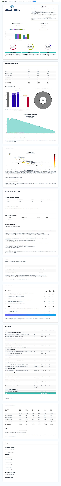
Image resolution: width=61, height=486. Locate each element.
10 (5, 311)
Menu (59, 1)
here (14, 86)
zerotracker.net (17, 261)
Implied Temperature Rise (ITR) (13, 389)
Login (54, 1)
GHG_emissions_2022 (9, 457)
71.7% (13, 46)
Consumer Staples (42, 29)
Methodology (7, 398)
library (12, 137)
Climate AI (19, 1)
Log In (34, 1)
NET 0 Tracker (5, 1)
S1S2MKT (8, 201)
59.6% (30, 46)
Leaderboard (11, 1)
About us (29, 1)
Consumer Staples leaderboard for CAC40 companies (14, 179)
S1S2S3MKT (10, 219)
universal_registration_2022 (10, 449)
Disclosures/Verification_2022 (10, 474)
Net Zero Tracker (40, 11)
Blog (23, 1)
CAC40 (42, 27)
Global (42, 25)
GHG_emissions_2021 (9, 462)
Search (56, 1)
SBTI (15, 224)
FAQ (26, 1)
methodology (26, 279)
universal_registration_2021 (10, 452)
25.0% (48, 46)
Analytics (15, 1)
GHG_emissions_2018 (9, 467)
